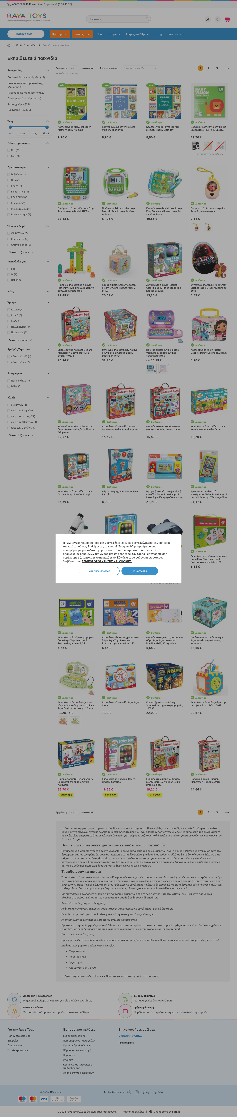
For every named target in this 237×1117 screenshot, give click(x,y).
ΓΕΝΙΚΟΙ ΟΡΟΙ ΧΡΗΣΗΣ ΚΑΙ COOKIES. (107, 561)
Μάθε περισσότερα (99, 571)
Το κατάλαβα (140, 571)
